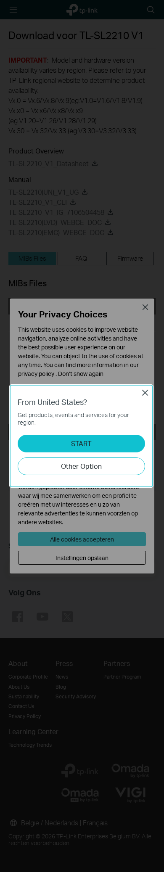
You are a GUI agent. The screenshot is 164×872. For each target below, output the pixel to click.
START (81, 443)
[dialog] (82, 436)
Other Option (81, 466)
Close (145, 392)
